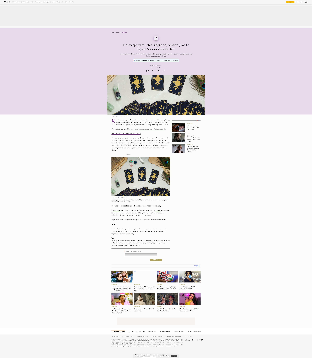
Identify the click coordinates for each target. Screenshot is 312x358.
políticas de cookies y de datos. (149, 357)
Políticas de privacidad (142, 336)
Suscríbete (290, 2)
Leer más (156, 260)
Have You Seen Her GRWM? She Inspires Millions (189, 310)
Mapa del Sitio (152, 331)
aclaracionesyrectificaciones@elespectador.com (122, 343)
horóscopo (116, 210)
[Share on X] (158, 71)
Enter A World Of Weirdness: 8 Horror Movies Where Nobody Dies (144, 289)
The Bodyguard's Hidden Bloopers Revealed (187, 288)
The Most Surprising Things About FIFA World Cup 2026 (166, 288)
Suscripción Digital (179, 331)
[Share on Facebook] (153, 71)
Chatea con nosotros (195, 331)
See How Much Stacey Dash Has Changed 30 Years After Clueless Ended (120, 311)
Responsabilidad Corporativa (174, 336)
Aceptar (174, 356)
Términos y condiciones (157, 336)
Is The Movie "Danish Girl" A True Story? (144, 310)
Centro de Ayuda (129, 336)
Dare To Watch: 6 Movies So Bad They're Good (166, 310)
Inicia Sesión (299, 2)
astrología (157, 210)
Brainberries (114, 284)
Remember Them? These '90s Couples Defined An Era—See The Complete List (121, 289)
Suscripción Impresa (165, 331)
